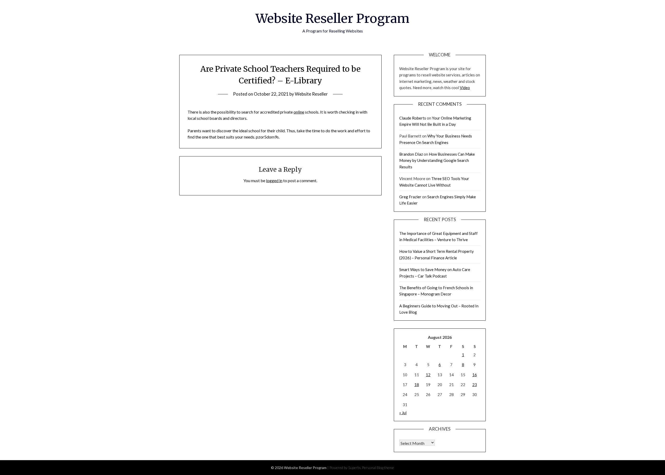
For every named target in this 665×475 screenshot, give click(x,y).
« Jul (403, 412)
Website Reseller (311, 94)
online (299, 111)
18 (416, 384)
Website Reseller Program (332, 18)
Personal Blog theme (378, 467)
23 (474, 384)
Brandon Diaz (411, 154)
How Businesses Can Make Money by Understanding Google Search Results (437, 160)
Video (465, 87)
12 (428, 374)
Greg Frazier (410, 196)
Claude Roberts (412, 118)
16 (474, 374)
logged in (274, 180)
